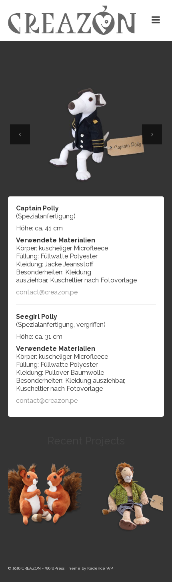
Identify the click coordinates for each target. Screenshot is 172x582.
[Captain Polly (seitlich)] (86, 134)
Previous (20, 134)
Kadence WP (100, 568)
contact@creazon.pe (47, 292)
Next (152, 134)
